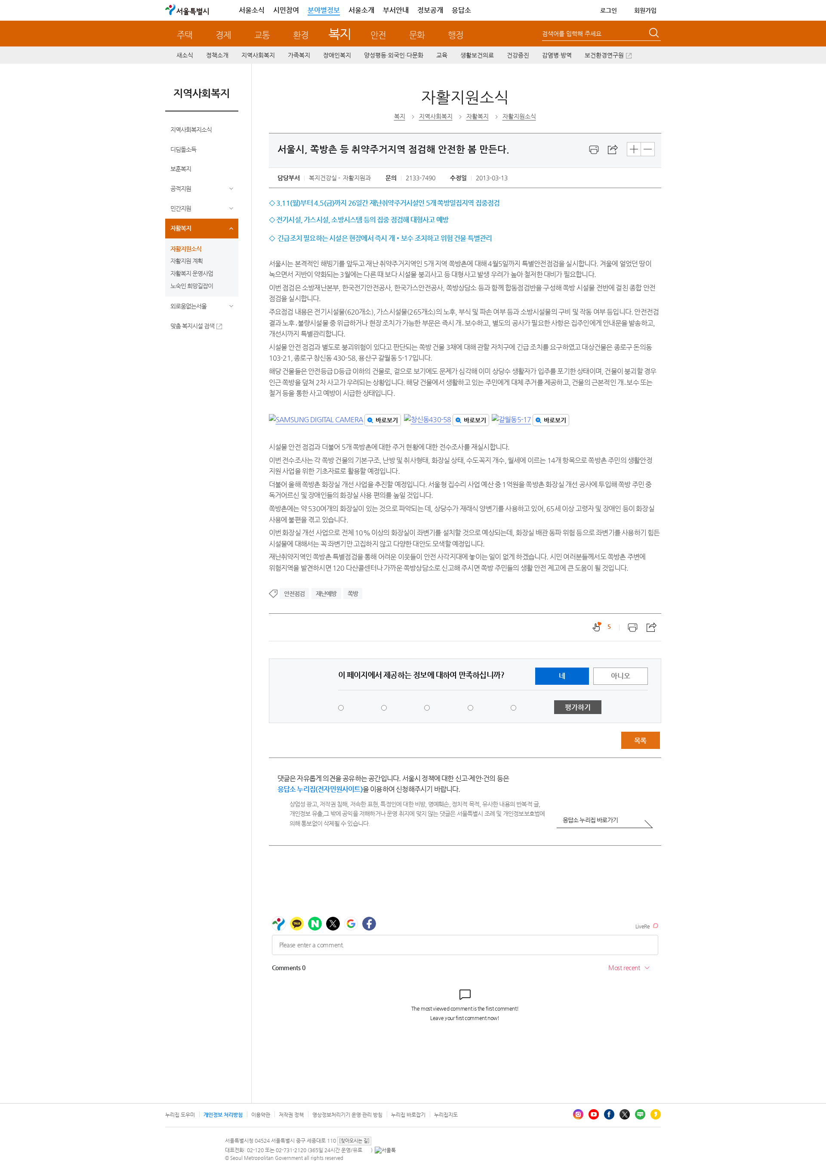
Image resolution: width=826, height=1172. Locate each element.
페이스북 (609, 1114)
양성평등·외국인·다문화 (393, 55)
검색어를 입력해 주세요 (571, 33)
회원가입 (645, 10)
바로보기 (387, 420)
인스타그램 (578, 1114)
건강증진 (518, 55)
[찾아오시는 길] (354, 1141)
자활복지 (180, 228)
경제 (223, 35)
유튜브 (594, 1114)
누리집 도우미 (180, 1115)
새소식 (184, 55)
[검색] (655, 34)
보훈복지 (180, 168)
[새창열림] (594, 150)
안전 (378, 35)
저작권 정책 (291, 1115)
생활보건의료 (477, 55)
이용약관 (260, 1115)
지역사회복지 (258, 55)
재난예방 (326, 593)
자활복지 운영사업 (191, 273)
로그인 (608, 10)
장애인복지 (337, 55)
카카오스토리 (655, 1114)
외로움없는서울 (188, 306)
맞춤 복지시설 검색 (192, 325)
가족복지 (299, 55)
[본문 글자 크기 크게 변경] (634, 149)
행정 (455, 35)
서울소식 (252, 10)
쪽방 (353, 593)
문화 (417, 35)
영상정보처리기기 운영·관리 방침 (347, 1115)
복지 (339, 33)
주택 (184, 35)
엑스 (625, 1114)
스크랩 (613, 150)
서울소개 (361, 10)
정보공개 (430, 10)
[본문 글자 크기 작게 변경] (648, 149)
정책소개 (217, 55)
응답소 (461, 10)
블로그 (640, 1114)
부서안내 (396, 10)
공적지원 (180, 188)
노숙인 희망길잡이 (191, 285)
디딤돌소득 (183, 149)
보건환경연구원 (604, 55)
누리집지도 (446, 1115)
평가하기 (578, 707)
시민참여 (286, 10)
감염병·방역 (557, 55)
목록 (640, 740)
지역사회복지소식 (191, 129)
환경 (300, 35)
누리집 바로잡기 (408, 1115)
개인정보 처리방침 (223, 1115)
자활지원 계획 (186, 260)
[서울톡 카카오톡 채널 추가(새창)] (385, 1150)
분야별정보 (324, 10)
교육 (441, 55)
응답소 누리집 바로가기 (590, 819)
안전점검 (294, 593)
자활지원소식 (185, 248)
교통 (262, 35)
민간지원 (180, 208)
